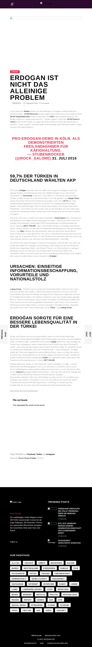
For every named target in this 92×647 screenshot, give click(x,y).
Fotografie (18, 573)
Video (49, 610)
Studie (51, 605)
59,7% (65, 201)
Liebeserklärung (32, 589)
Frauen (45, 573)
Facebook (31, 454)
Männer (27, 595)
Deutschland (60, 218)
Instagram (50, 454)
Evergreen (49, 568)
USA (38, 610)
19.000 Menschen (31, 114)
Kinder (45, 358)
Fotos (33, 573)
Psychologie (70, 595)
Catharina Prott (32, 103)
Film (75, 568)
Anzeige (29, 563)
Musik (15, 595)
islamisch (20, 372)
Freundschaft (62, 573)
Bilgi (22, 231)
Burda (15, 568)
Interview (48, 584)
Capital (53, 342)
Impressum (37, 635)
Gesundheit (58, 579)
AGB (42, 643)
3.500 (51, 117)
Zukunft (14, 72)
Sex (51, 600)
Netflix (41, 595)
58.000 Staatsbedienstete (20, 117)
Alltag (15, 563)
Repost (28, 600)
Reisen (15, 600)
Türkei (52, 308)
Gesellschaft (39, 579)
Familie (64, 568)
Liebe (14, 589)
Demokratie (27, 196)
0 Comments (44, 103)
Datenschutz (30, 643)
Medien (27, 111)
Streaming (37, 605)
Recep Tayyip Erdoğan (27, 458)
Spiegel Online (73, 198)
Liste (50, 589)
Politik (54, 595)
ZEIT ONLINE (49, 360)
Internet (33, 584)
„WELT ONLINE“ (29, 226)
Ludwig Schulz (15, 289)
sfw (60, 600)
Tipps (14, 610)
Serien (40, 600)
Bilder (70, 563)
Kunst (62, 584)
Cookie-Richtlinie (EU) (57, 643)
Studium (64, 605)
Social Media (19, 605)
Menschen (63, 589)
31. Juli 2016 (64, 158)
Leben (74, 584)
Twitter (39, 454)
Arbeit (42, 563)
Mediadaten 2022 (52, 635)
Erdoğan (22, 190)
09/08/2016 (16, 103)
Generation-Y (19, 579)
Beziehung (56, 563)
